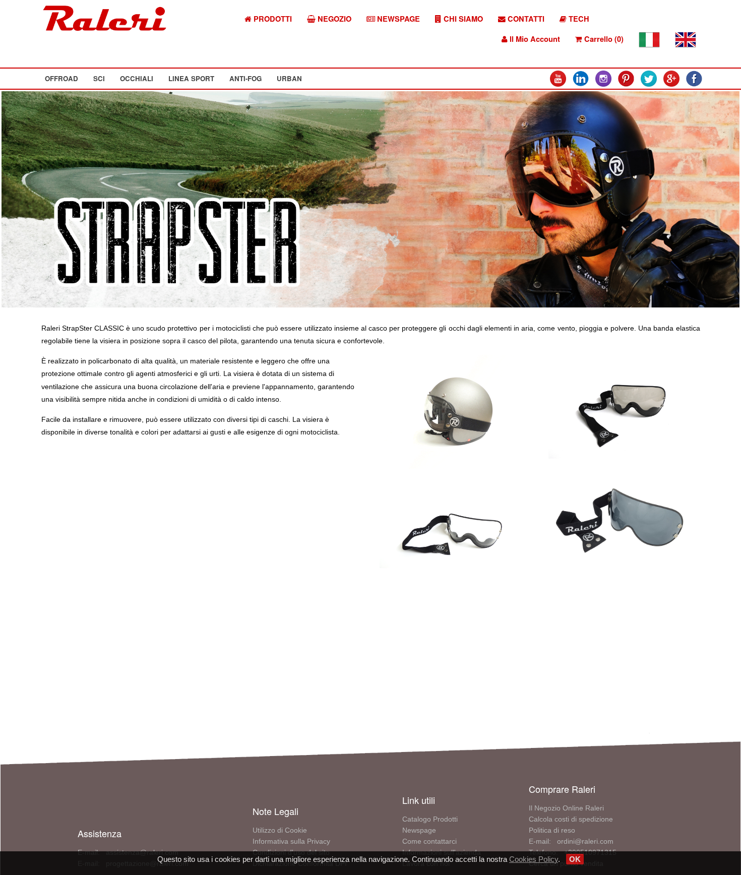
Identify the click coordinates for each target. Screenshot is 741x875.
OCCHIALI (136, 78)
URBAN (289, 78)
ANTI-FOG (245, 78)
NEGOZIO (333, 19)
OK (575, 859)
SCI (99, 78)
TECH (578, 19)
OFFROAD (61, 78)
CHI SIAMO (462, 19)
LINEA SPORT (191, 78)
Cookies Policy (533, 859)
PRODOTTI (272, 19)
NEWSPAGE (397, 19)
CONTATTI (525, 19)
